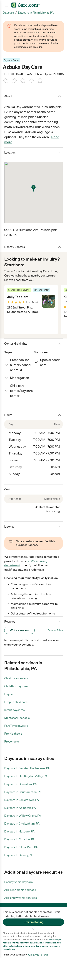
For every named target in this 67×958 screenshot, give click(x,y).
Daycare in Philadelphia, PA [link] (36, 12)
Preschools (11, 741)
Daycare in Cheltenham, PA (21, 823)
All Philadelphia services (20, 890)
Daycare (9, 694)
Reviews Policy (55, 630)
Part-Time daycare (16, 725)
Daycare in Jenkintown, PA (21, 800)
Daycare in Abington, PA (20, 807)
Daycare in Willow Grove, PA (22, 815)
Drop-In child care (16, 702)
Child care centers (16, 678)
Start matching (34, 922)
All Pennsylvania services (20, 897)
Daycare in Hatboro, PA (19, 831)
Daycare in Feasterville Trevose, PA (27, 768)
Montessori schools (17, 718)
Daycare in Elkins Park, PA (21, 847)
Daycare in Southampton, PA (22, 792)
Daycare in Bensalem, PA (20, 784)
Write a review (19, 630)
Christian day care (16, 686)
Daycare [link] (8, 12)
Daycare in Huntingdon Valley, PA (25, 776)
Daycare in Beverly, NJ (18, 855)
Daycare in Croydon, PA (19, 839)
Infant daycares (14, 710)
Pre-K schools (13, 733)
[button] (33, 919)
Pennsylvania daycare (18, 882)
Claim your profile (38, 954)
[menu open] (6, 5)
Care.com (10, 275)
